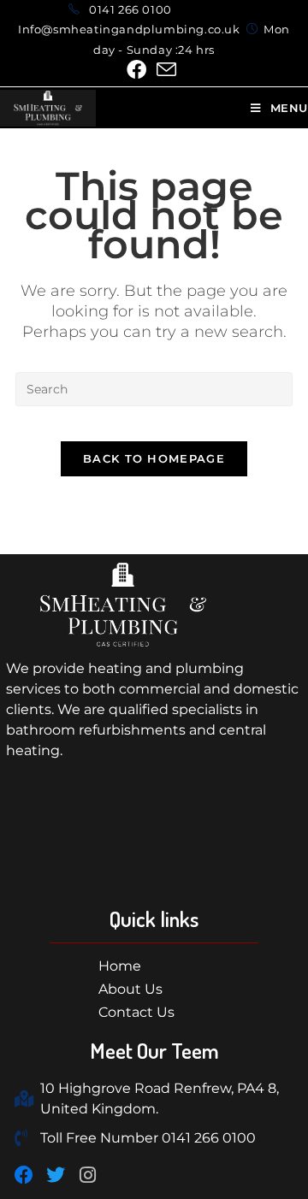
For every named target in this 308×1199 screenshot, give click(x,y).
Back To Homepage (154, 458)
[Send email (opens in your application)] (166, 70)
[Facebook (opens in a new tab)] (139, 70)
